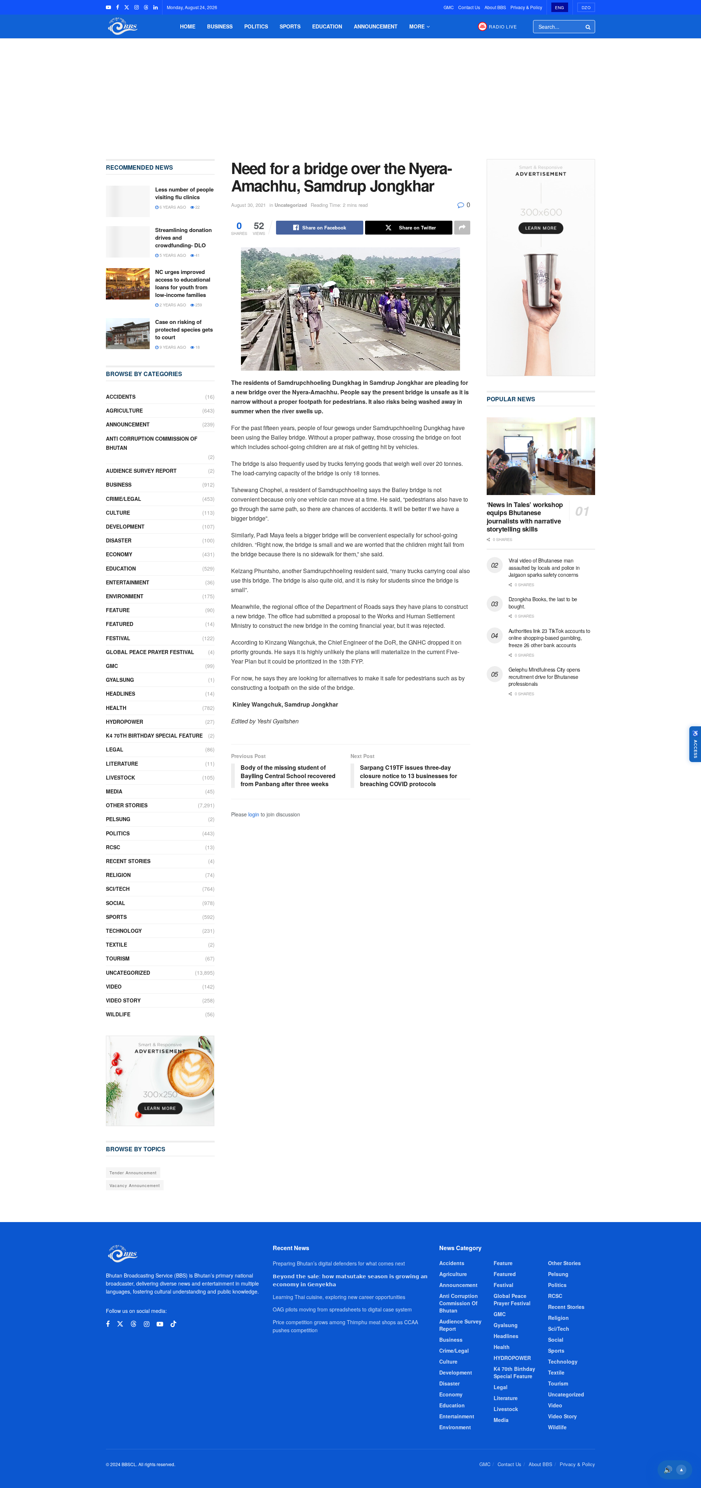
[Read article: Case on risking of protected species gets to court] (128, 333)
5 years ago (172, 255)
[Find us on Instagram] (136, 7)
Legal (114, 749)
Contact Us (469, 7)
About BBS (495, 7)
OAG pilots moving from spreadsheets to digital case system (342, 1309)
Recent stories (128, 861)
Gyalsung (120, 679)
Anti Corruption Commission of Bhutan (152, 443)
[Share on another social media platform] (462, 228)
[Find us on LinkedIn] (155, 7)
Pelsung (118, 819)
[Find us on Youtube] (108, 7)
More (417, 26)
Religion (118, 874)
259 (198, 305)
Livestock (120, 777)
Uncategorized (291, 204)
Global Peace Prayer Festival (150, 652)
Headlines (120, 693)
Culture (118, 512)
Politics (256, 26)
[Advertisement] (350, 93)
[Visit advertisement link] (160, 1081)
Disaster (118, 540)
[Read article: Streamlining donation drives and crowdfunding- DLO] (128, 242)
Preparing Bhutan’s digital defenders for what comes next (339, 1263)
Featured (119, 623)
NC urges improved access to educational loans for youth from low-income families (182, 283)
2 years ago (172, 305)
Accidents (120, 396)
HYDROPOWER (124, 721)
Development (125, 526)
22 (197, 207)
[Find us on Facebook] (117, 7)
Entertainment (127, 582)
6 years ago (172, 207)
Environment (124, 596)
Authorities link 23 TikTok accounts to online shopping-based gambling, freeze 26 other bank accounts (549, 638)
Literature (122, 763)
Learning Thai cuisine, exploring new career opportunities (339, 1296)
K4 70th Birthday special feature (154, 735)
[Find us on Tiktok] (173, 1324)
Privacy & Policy (526, 7)
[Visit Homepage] (122, 26)
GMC (449, 7)
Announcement (376, 26)
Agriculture (124, 410)
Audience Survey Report (141, 470)
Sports (290, 26)
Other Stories (127, 805)
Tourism (118, 958)
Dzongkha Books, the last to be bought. (543, 602)
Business (220, 26)
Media (114, 791)
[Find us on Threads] (146, 7)
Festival (118, 638)
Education (327, 26)
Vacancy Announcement (135, 1185)
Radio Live (503, 26)
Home (187, 26)
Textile (116, 944)
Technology (124, 930)
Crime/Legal (123, 498)
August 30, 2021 (248, 204)
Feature (118, 610)
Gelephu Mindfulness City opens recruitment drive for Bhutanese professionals (545, 676)
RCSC (113, 847)
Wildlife (118, 1014)
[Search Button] (588, 26)
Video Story (123, 1000)
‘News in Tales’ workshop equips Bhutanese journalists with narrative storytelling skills (525, 517)
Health (116, 707)
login (253, 814)
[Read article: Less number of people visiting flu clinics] (128, 201)
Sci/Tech (118, 888)
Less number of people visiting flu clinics (184, 193)
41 (197, 255)
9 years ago (172, 347)
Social (115, 903)
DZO (586, 7)
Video (114, 986)
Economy (119, 554)
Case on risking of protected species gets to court (184, 329)
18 (197, 347)
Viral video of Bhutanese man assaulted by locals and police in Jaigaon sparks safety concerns (544, 567)
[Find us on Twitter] (126, 7)
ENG (559, 7)
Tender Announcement (133, 1172)
